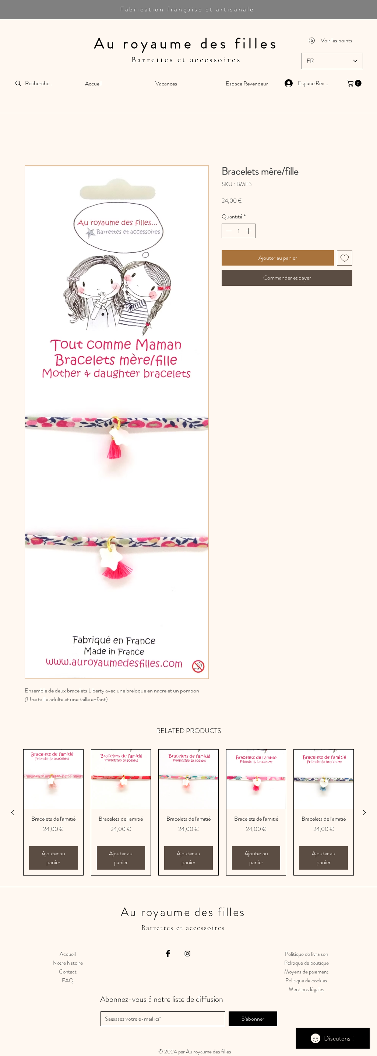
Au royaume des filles (186, 43)
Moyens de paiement (306, 972)
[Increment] (249, 232)
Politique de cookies (306, 981)
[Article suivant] (364, 812)
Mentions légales (306, 990)
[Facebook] (168, 954)
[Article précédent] (12, 812)
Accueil (33, 139)
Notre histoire (68, 963)
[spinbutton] (238, 232)
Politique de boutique (306, 963)
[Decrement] (228, 232)
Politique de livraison (306, 955)
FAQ (68, 981)
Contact (68, 972)
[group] (188, 812)
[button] (355, 83)
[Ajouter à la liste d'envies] (344, 258)
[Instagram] (187, 954)
